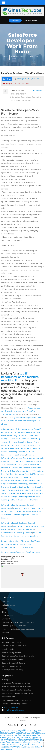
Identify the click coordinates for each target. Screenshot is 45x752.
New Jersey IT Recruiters (32, 471)
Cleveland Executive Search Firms (23, 442)
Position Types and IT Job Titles (14, 626)
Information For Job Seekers (13, 523)
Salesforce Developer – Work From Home (24, 552)
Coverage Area (26, 547)
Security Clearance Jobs (11, 666)
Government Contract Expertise (15, 515)
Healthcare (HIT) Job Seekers (13, 659)
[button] (22, 574)
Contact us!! (4, 744)
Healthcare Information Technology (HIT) (18, 693)
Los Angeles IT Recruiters (28, 464)
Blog (16, 547)
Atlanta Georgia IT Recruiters (14, 429)
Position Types (26, 544)
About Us (17, 508)
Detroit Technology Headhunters (15, 452)
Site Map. (8, 750)
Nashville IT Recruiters (11, 471)
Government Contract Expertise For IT (17, 700)
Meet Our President (9, 544)
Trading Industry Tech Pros (22, 529)
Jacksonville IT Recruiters (24, 461)
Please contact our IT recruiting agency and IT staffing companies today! (20, 411)
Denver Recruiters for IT (30, 448)
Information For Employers (13, 505)
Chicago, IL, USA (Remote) (28, 79)
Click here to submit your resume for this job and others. (21, 420)
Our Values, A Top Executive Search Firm (18, 622)
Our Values (35, 541)
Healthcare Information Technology (25, 511)
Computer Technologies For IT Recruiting (18, 629)
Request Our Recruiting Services (14, 704)
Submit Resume (31, 526)
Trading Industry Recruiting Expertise (16, 690)
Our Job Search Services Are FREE (15, 646)
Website (38, 91)
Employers (6, 680)
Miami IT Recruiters (9, 468)
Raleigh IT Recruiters (10, 477)
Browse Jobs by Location (11, 653)
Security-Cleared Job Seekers (13, 663)
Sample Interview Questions (26, 536)
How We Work (29, 508)
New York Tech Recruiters (12, 474)
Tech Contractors (8, 697)
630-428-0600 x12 (11, 707)
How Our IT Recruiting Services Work (16, 686)
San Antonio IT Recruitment (23, 480)
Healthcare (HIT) (8, 533)
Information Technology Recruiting (16, 683)
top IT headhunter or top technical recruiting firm (20, 377)
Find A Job (17, 526)
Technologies (7, 547)
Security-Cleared (24, 533)
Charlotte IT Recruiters (28, 435)
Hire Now (15, 21)
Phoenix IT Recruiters (34, 474)
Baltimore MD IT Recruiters (23, 432)
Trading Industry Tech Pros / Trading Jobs (18, 656)
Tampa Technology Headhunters (25, 497)
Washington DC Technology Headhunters (19, 500)
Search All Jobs (8, 649)
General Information (10, 541)
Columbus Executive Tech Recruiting (17, 445)
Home (5, 56)
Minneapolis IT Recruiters (30, 468)
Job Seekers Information (11, 642)
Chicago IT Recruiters (10, 439)
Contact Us (6, 608)
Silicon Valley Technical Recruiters (16, 493)
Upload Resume (31, 21)
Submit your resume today (12, 670)
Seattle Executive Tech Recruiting (28, 490)
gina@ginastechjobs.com (25, 417)
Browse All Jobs (8, 619)
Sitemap (5, 633)
